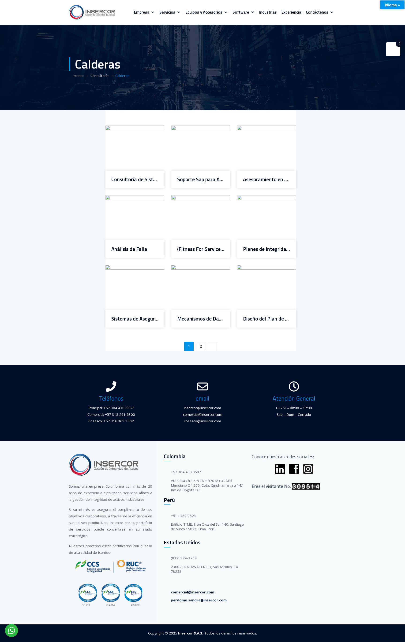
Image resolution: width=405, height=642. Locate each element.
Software (240, 12)
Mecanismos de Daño (200, 319)
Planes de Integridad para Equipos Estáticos (266, 249)
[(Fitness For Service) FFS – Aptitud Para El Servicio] (195, 200)
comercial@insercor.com (192, 592)
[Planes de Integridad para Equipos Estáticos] (261, 200)
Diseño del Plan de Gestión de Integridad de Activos (266, 319)
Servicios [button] (167, 12)
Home (78, 75)
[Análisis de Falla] (129, 200)
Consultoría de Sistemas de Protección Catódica (134, 179)
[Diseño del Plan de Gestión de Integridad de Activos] (261, 269)
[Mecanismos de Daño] (195, 269)
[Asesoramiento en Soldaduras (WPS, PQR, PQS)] (261, 130)
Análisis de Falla (129, 249)
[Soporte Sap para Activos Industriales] (195, 130)
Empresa (141, 12)
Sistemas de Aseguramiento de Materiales (134, 319)
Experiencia (291, 12)
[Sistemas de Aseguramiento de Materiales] (129, 269)
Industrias (268, 12)
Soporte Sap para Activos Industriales (200, 179)
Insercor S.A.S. (190, 633)
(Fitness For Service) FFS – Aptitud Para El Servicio (200, 249)
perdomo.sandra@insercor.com (199, 600)
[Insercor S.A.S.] (92, 12)
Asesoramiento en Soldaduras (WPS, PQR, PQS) (266, 179)
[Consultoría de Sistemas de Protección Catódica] (129, 130)
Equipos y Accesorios (203, 12)
